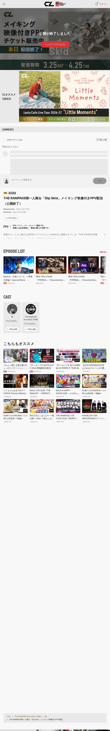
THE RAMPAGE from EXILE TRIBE (31, 318)
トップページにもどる (55, 44)
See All (103, 252)
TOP (8, 716)
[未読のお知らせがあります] (96, 4)
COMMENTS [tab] (8, 129)
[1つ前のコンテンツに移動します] (101, 270)
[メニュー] (4, 4)
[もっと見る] (105, 234)
